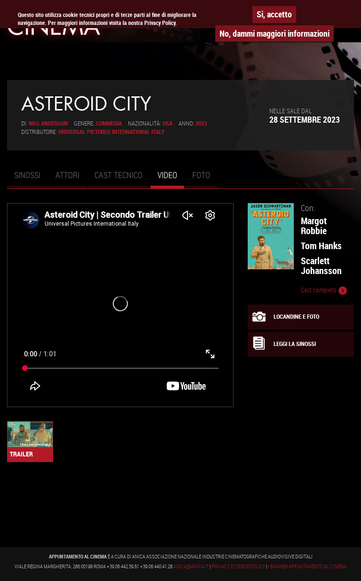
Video (170, 179)
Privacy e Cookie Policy (238, 566)
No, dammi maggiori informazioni (275, 33)
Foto (201, 175)
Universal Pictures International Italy (111, 132)
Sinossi (27, 175)
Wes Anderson (48, 123)
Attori (67, 175)
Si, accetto (274, 14)
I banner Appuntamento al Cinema (307, 566)
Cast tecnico (118, 175)
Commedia (109, 123)
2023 (201, 123)
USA (168, 123)
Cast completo (319, 290)
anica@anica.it (191, 566)
